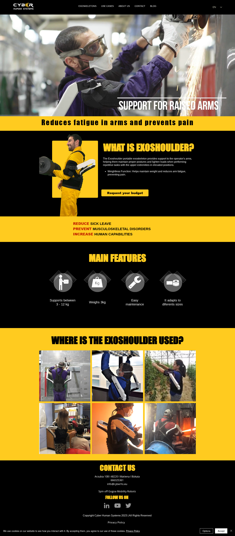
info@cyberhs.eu (117, 484)
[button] (87, 6)
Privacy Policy (133, 530)
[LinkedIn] (106, 505)
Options (206, 530)
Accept (221, 530)
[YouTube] (117, 505)
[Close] (231, 530)
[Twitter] (128, 505)
